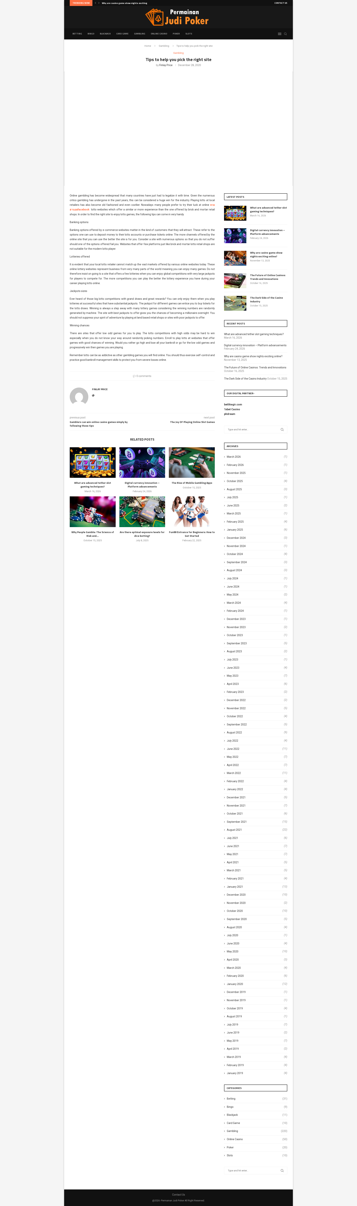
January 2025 (235, 529)
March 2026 (234, 456)
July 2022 (232, 740)
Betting (77, 33)
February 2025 (235, 521)
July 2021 (232, 837)
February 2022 (235, 781)
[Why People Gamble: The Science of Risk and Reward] (93, 511)
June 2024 (233, 586)
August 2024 (234, 570)
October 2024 (235, 554)
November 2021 (236, 805)
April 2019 (233, 1048)
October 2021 (235, 813)
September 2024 (237, 562)
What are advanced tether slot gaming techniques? (92, 484)
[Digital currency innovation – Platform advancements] (142, 462)
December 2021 (236, 797)
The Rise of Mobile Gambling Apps (192, 483)
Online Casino (159, 33)
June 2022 (233, 748)
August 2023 (234, 651)
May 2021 (232, 854)
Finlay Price (166, 65)
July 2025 (232, 497)
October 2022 (235, 716)
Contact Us (280, 2)
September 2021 (237, 821)
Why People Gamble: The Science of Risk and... (92, 534)
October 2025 (235, 481)
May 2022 (232, 756)
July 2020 (232, 935)
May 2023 (232, 675)
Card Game (122, 33)
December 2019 (236, 992)
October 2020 (235, 910)
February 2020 (235, 975)
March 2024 (234, 602)
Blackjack (105, 33)
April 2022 (233, 765)
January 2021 (235, 886)
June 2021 (233, 846)
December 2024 (236, 537)
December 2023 (236, 619)
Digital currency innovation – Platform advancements (142, 484)
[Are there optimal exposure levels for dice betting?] (142, 511)
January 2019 (235, 1073)
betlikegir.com (233, 404)
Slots (188, 33)
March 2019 (234, 1056)
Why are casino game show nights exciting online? (266, 254)
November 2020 (236, 902)
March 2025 (234, 513)
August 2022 (234, 732)
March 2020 (234, 967)
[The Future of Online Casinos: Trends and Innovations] (235, 280)
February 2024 (235, 610)
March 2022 (234, 773)
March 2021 (234, 870)
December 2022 (236, 700)
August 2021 (234, 829)
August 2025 (234, 489)
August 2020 (234, 927)
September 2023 (237, 643)
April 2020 (233, 959)
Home (147, 45)
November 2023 (236, 627)
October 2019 (235, 1008)
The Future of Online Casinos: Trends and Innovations (130, 3)
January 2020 (235, 984)
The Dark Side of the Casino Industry (266, 299)
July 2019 (232, 1024)
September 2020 (237, 919)
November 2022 (236, 708)
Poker (176, 33)
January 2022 (235, 789)
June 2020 (233, 943)
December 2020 (236, 894)
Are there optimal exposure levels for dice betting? (142, 534)
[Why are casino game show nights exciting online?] (235, 258)
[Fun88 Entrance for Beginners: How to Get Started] (192, 511)
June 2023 (233, 667)
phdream (229, 413)
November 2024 (236, 546)
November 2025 (236, 472)
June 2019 (233, 1032)
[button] (95, 3)
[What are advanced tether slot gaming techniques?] (93, 462)
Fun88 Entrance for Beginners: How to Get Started (192, 534)
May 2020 (232, 951)
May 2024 (232, 594)
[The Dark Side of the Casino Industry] (235, 303)
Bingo (91, 33)
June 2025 (233, 505)
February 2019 (235, 1065)
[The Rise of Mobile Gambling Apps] (192, 462)
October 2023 (235, 635)
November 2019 (236, 1000)
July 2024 (232, 578)
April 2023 (233, 683)
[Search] (285, 33)
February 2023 (235, 691)
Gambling (139, 33)
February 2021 (235, 878)
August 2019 (234, 1016)
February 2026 (235, 464)
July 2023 (232, 659)
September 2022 (237, 724)
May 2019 (232, 1040)
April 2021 (233, 862)
